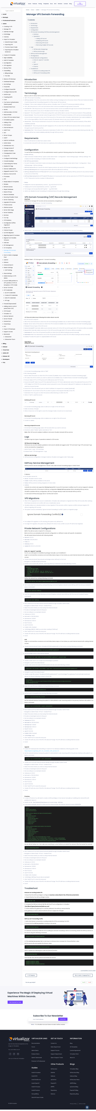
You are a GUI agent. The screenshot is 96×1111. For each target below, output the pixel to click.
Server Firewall (8, 319)
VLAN (5, 99)
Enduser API (6, 356)
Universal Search (8, 265)
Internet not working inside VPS (41, 71)
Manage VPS (7, 29)
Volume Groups (8, 230)
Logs (32, 47)
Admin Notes (7, 143)
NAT (5, 132)
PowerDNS (7, 87)
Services (6, 215)
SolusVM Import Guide (11, 42)
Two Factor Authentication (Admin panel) (11, 103)
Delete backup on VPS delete (10, 277)
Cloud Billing (7, 70)
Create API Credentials (11, 295)
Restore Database (9, 194)
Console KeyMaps (9, 161)
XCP (34, 62)
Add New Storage (8, 31)
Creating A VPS (8, 26)
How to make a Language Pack (11, 256)
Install (4, 14)
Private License (8, 205)
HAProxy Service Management (39, 53)
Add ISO (6, 260)
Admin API (6, 353)
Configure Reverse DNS (10, 92)
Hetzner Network (8, 316)
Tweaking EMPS (8, 97)
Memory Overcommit (10, 174)
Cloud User (6, 350)
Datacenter (8, 337)
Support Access (8, 331)
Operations (36, 36)
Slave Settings (8, 273)
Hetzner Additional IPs (10, 169)
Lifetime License (8, 207)
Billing (4, 343)
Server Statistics (8, 212)
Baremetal (7, 334)
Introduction (34, 23)
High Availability (8, 58)
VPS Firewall (7, 311)
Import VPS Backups (9, 329)
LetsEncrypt (7, 94)
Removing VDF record (42, 43)
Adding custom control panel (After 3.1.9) (10, 307)
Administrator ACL (9, 145)
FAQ (4, 362)
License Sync (7, 321)
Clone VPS (6, 156)
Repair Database (8, 189)
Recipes (6, 184)
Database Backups (9, 81)
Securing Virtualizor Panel (11, 197)
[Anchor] (38, 79)
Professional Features (9, 20)
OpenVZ (35, 64)
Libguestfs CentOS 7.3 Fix (10, 171)
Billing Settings (9, 73)
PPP (5, 179)
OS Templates (8, 248)
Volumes (6, 37)
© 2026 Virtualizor (12, 1103)
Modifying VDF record (42, 40)
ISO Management (8, 245)
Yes (84, 982)
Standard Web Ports (9, 107)
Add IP (5, 138)
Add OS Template (9, 60)
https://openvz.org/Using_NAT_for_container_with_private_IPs (42, 751)
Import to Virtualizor (9, 39)
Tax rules (7, 76)
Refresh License (8, 187)
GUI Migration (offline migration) (10, 224)
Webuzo (6, 262)
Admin (4, 23)
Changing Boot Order (10, 153)
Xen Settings (7, 84)
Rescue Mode (7, 114)
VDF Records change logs (40, 49)
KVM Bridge (7, 34)
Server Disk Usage (9, 210)
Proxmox (35, 66)
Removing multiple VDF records (44, 45)
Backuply (5, 17)
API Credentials (8, 290)
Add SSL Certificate (9, 140)
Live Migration (7, 63)
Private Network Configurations (39, 58)
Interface (35, 34)
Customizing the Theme (10, 163)
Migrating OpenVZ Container (12, 235)
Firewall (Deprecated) (10, 304)
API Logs (7, 300)
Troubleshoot (34, 68)
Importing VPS (9, 44)
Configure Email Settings (10, 158)
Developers (6, 359)
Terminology (34, 25)
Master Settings (8, 267)
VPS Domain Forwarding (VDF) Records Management (45, 32)
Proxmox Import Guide (11, 47)
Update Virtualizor (9, 151)
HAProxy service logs (38, 51)
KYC (5, 326)
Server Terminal (8, 287)
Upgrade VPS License (9, 202)
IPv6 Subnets (7, 125)
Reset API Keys (8, 192)
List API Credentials (10, 293)
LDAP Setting (8, 270)
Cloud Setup (7, 324)
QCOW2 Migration (9, 233)
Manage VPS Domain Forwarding (10, 251)
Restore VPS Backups (10, 79)
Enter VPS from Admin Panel (11, 117)
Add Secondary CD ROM (10, 112)
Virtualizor (21, 1058)
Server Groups (8, 135)
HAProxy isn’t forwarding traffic (41, 73)
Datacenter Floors (10, 339)
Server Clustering (8, 199)
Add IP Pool (7, 130)
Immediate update (9, 120)
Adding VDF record (41, 38)
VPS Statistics (7, 220)
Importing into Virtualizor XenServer (12, 51)
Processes (7, 176)
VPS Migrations (35, 56)
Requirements (34, 28)
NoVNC (6, 109)
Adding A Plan (7, 122)
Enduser (5, 347)
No (90, 982)
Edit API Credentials (10, 298)
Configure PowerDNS (9, 89)
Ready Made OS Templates (11, 181)
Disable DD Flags (8, 166)
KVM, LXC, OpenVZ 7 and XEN (41, 60)
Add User (6, 242)
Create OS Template (9, 55)
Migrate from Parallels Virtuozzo (10, 239)
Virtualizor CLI (7, 313)
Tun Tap (6, 218)
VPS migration (8, 65)
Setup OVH (7, 227)
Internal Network (8, 127)
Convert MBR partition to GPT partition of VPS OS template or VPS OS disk (11, 283)
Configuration (34, 30)
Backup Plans (7, 68)
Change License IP (9, 148)
